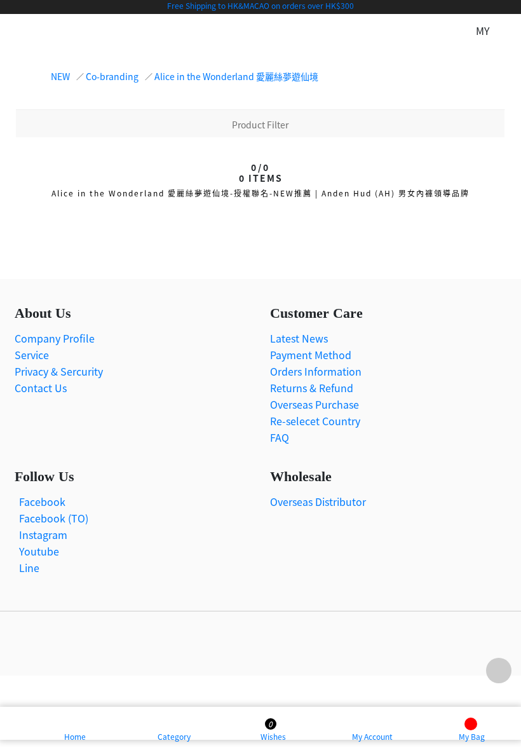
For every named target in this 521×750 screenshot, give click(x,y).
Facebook (42, 501)
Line (29, 567)
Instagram (43, 534)
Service (32, 354)
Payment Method (310, 354)
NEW (60, 76)
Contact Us (41, 387)
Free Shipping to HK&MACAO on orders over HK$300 (260, 5)
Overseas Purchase (314, 404)
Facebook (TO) (53, 518)
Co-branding (112, 76)
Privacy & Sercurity (59, 371)
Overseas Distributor (318, 501)
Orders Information (316, 371)
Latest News (299, 338)
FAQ (279, 437)
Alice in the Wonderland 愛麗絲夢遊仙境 (236, 76)
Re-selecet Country (315, 420)
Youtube (39, 551)
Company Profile (55, 338)
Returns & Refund (311, 387)
